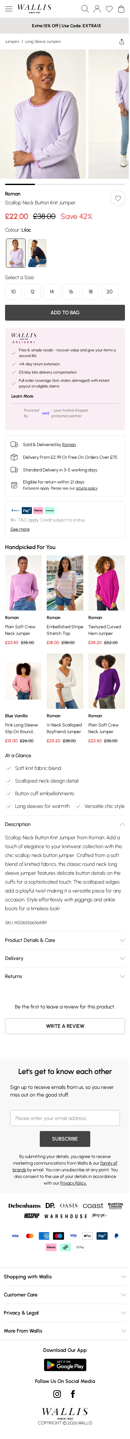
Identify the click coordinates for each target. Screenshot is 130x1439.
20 (110, 287)
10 (13, 287)
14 (52, 287)
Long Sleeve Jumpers (43, 41)
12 (33, 287)
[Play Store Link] (62, 1373)
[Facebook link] (70, 1403)
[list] (62, 114)
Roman (13, 189)
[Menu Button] (9, 9)
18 (90, 287)
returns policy (87, 489)
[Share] (117, 41)
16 (71, 287)
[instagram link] (55, 1403)
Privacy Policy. (71, 1192)
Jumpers (12, 41)
